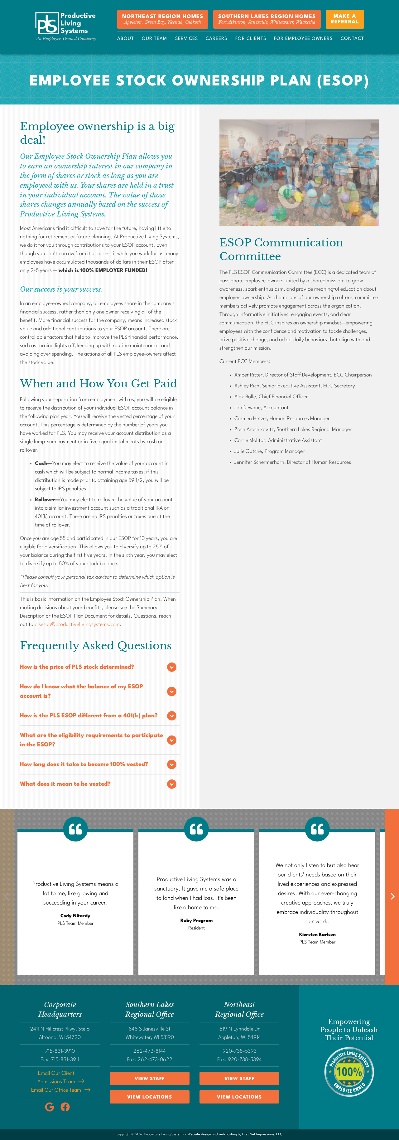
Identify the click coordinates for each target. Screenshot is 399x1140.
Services (186, 38)
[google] (52, 1110)
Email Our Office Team (56, 1090)
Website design (199, 1134)
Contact (352, 38)
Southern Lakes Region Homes (267, 19)
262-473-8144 (149, 1051)
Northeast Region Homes (162, 19)
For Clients (250, 38)
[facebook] (67, 1110)
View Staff (150, 1079)
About (125, 38)
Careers (216, 38)
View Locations (149, 1097)
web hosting (228, 1134)
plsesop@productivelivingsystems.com (77, 624)
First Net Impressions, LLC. (263, 1134)
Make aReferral (345, 19)
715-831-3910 (60, 1051)
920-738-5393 (240, 1051)
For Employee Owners (303, 38)
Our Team (154, 38)
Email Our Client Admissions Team (56, 1077)
